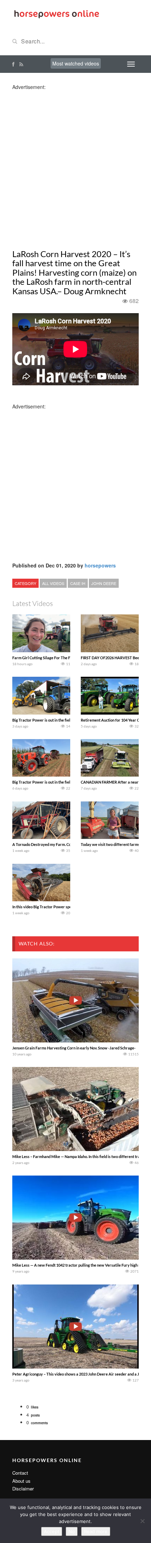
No (71, 1531)
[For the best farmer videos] (56, 13)
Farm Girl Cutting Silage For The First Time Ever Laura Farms (64, 657)
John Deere (103, 583)
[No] (142, 1520)
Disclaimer (23, 1488)
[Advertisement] (75, 165)
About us (21, 1480)
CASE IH (77, 583)
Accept (51, 1531)
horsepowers (100, 565)
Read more (95, 1531)
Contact (20, 1472)
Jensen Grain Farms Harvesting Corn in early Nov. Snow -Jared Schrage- (74, 1048)
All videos (53, 583)
